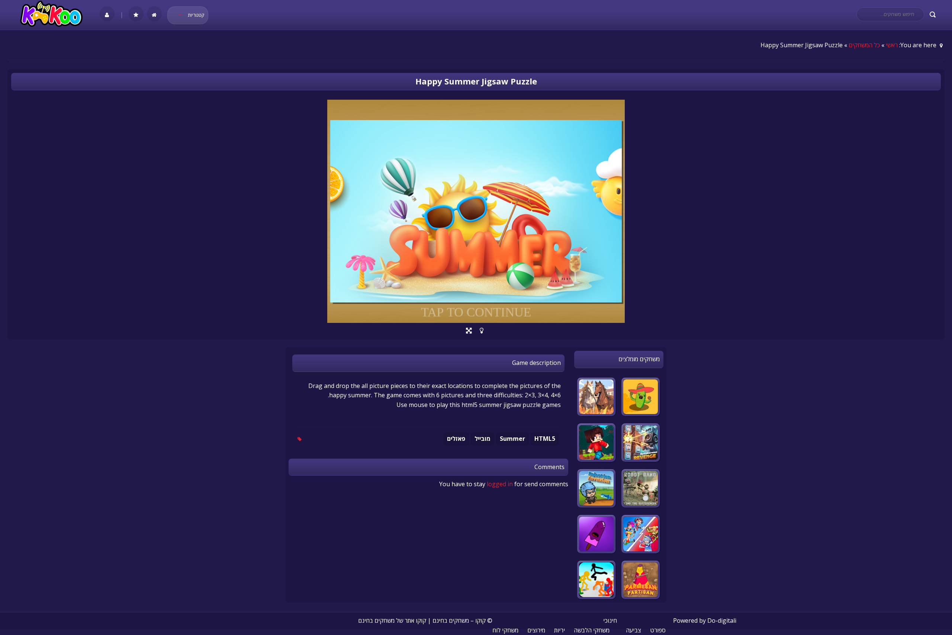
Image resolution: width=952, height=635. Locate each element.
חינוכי (610, 620)
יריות (559, 630)
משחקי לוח (505, 630)
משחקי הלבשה (592, 630)
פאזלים (456, 438)
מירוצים (536, 630)
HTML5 (544, 438)
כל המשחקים (864, 45)
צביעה (633, 630)
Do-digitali (721, 620)
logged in (500, 484)
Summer (512, 438)
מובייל (483, 438)
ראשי (892, 45)
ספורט (658, 630)
